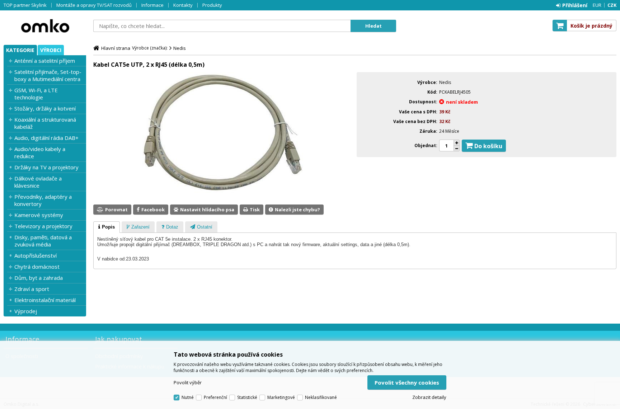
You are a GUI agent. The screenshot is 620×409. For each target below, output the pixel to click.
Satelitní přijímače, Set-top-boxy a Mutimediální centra (47, 75)
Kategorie (20, 50)
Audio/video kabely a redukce (39, 152)
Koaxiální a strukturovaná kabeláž (45, 123)
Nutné (188, 397)
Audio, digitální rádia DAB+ (46, 137)
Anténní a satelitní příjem (44, 60)
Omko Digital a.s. (45, 25)
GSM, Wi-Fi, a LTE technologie (36, 93)
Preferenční (215, 397)
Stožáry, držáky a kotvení (45, 108)
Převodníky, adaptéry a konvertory (43, 200)
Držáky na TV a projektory (46, 167)
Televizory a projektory (43, 226)
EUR (597, 5)
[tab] (106, 227)
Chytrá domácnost (37, 266)
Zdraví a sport (31, 288)
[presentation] (106, 227)
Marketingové (281, 397)
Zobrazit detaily (429, 397)
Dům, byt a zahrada (38, 277)
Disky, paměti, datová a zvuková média (43, 241)
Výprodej (25, 311)
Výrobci (50, 50)
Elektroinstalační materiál (45, 300)
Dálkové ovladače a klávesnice (38, 182)
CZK (611, 5)
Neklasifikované (321, 397)
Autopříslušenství (35, 255)
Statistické (247, 397)
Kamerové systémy (38, 214)
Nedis (179, 48)
